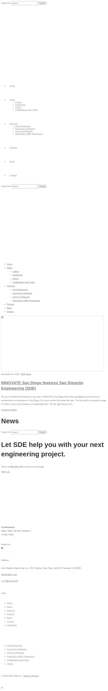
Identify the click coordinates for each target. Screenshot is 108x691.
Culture (18, 102)
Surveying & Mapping (25, 129)
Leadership (20, 105)
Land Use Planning (23, 131)
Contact (13, 175)
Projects (13, 147)
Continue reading (9, 410)
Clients (18, 107)
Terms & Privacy (31, 676)
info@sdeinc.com (9, 574)
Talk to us (5, 471)
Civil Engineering (23, 126)
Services (14, 123)
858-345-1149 (16, 466)
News (12, 161)
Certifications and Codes (26, 110)
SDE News (26, 374)
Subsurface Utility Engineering (29, 134)
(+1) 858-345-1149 (9, 581)
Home (12, 86)
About (12, 99)
